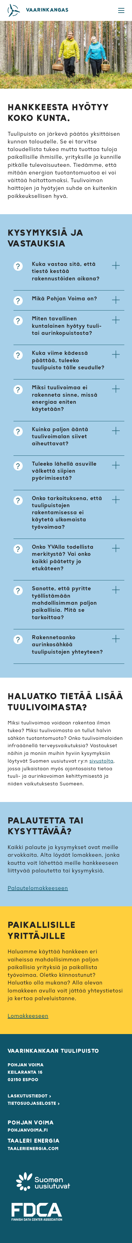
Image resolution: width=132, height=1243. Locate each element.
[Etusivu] (14, 10)
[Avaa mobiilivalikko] (121, 10)
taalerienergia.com (33, 1148)
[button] (69, 273)
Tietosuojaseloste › (34, 1103)
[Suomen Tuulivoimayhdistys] (43, 1182)
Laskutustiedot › (29, 1096)
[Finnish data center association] (37, 1212)
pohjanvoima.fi (28, 1130)
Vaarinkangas (47, 10)
